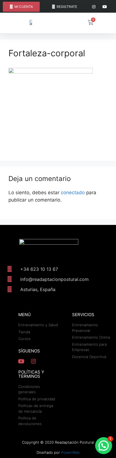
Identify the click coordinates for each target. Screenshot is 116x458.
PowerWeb (70, 452)
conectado (73, 192)
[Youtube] (104, 6)
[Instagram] (93, 6)
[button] (103, 445)
